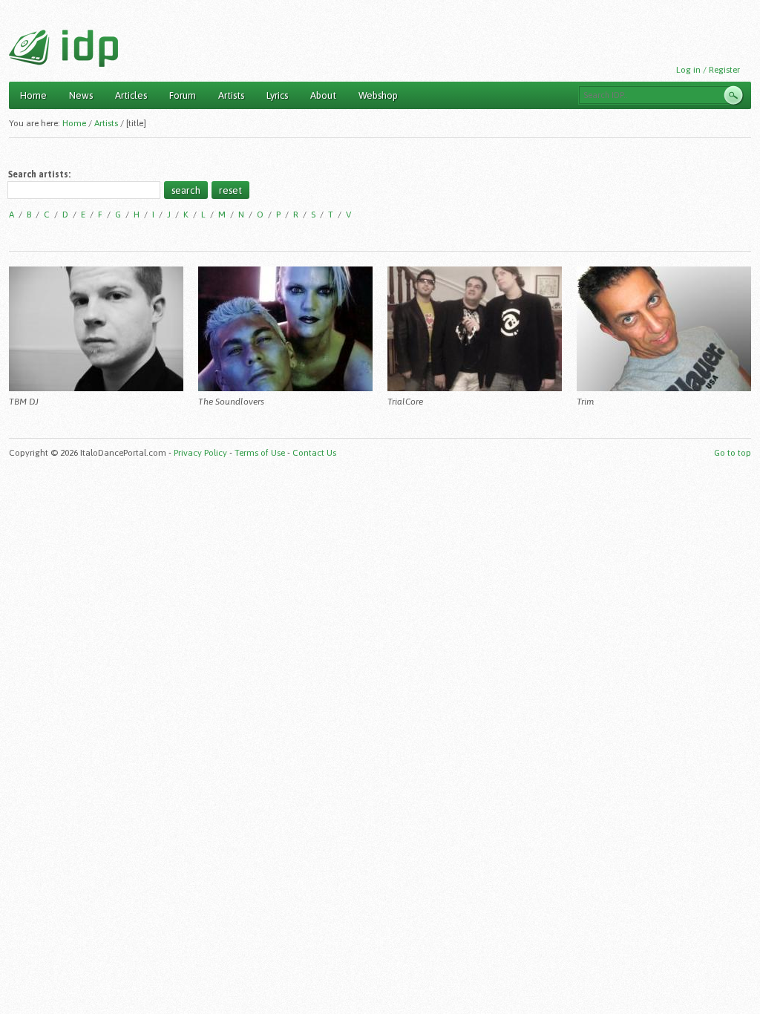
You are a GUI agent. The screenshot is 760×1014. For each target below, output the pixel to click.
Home (33, 95)
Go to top (732, 453)
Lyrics (277, 95)
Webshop (378, 95)
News (81, 95)
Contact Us (314, 453)
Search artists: (39, 174)
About (323, 95)
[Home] (63, 48)
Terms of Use (260, 453)
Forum (182, 95)
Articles (131, 95)
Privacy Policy (200, 453)
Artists (231, 95)
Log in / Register (708, 70)
